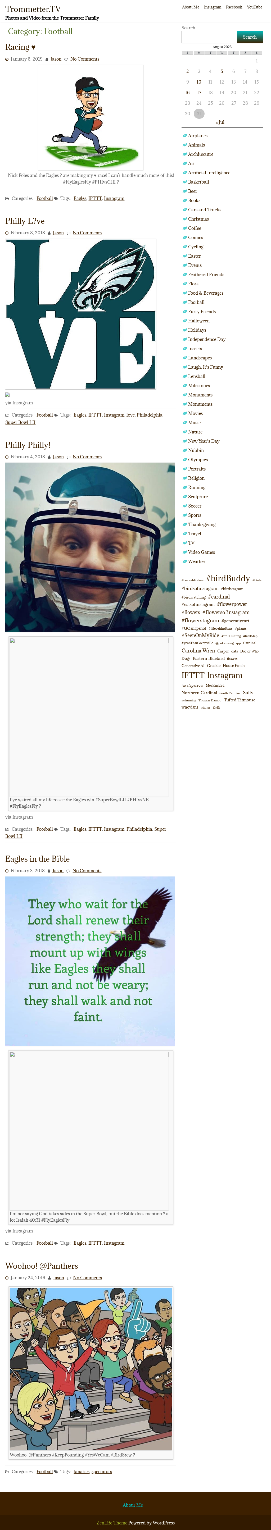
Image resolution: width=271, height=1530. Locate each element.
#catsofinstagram (198, 604)
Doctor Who (249, 651)
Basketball (198, 182)
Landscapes (200, 358)
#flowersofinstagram (226, 612)
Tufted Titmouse (239, 699)
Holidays (197, 330)
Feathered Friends (206, 274)
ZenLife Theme (112, 1523)
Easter (194, 256)
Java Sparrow (193, 685)
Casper (223, 651)
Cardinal (249, 643)
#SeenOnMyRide (200, 635)
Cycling (195, 247)
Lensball (196, 376)
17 (199, 92)
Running (196, 487)
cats (234, 651)
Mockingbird (215, 685)
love (131, 415)
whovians (190, 707)
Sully (248, 692)
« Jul (220, 122)
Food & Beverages (205, 293)
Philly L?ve (25, 221)
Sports (194, 515)
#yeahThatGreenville (197, 643)
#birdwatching (194, 597)
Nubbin (196, 450)
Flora (193, 284)
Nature (195, 432)
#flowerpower (232, 604)
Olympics (198, 460)
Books (194, 200)
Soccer (194, 506)
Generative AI (193, 665)
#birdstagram (232, 588)
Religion (196, 478)
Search (188, 28)
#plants (241, 628)
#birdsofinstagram (200, 588)
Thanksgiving (201, 524)
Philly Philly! (28, 445)
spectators (102, 1471)
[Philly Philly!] (90, 630)
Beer (192, 191)
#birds (256, 580)
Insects (195, 348)
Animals (196, 145)
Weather (196, 561)
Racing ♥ (20, 47)
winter (205, 707)
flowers (232, 659)
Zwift (216, 707)
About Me (190, 7)
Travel (194, 534)
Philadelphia (149, 415)
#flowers (191, 612)
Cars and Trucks (204, 210)
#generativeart (235, 620)
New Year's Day (203, 441)
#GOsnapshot (194, 628)
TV (191, 543)
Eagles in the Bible (37, 859)
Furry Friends (202, 311)
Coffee (194, 228)
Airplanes (197, 136)
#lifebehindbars (221, 628)
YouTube (254, 7)
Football (45, 198)
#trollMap (250, 636)
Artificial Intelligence (209, 173)
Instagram (212, 7)
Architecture (200, 154)
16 (187, 92)
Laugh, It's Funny (205, 367)
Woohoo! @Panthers (41, 1266)
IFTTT (95, 198)
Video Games (201, 552)
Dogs (186, 658)
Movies (195, 413)
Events (195, 265)
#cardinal (219, 596)
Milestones (199, 386)
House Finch (234, 665)
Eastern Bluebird (209, 658)
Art (191, 163)
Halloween (199, 321)
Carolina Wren (198, 650)
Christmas (198, 219)
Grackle (213, 665)
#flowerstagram (200, 620)
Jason (56, 59)
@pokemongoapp (228, 643)
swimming (189, 700)
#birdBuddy (228, 578)
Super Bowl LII (20, 422)
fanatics (81, 1471)
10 (199, 82)
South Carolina (230, 693)
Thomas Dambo (210, 700)
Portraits (197, 469)
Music (194, 423)
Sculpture (198, 497)
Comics (195, 237)
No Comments (84, 59)
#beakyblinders (193, 580)
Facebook (234, 7)
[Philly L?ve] (80, 388)
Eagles (80, 198)
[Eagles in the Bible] (90, 1044)
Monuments (200, 395)
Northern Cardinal (199, 692)
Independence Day (206, 339)
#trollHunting (231, 636)
